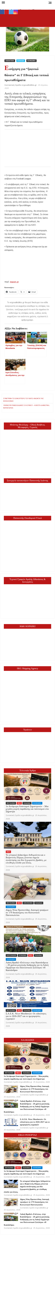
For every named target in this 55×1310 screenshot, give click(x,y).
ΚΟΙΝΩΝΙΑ (31, 61)
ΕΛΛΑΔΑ (20, 61)
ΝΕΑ (19, 803)
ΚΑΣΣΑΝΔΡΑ (11, 955)
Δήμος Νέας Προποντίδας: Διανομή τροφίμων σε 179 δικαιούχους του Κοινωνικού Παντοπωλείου (27, 912)
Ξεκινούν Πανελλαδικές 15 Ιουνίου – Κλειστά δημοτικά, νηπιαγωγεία (26, 406)
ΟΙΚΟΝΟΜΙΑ (28, 903)
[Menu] (3, 2)
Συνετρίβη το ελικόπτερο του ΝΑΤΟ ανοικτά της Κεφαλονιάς (23, 400)
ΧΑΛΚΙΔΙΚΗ (37, 803)
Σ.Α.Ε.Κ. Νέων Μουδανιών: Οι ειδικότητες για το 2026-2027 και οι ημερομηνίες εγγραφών (26, 1016)
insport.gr (14, 282)
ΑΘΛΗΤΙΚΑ (10, 61)
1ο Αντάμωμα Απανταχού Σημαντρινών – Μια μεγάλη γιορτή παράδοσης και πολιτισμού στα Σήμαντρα (27, 809)
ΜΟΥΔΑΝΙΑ (11, 803)
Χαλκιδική (27, 803)
